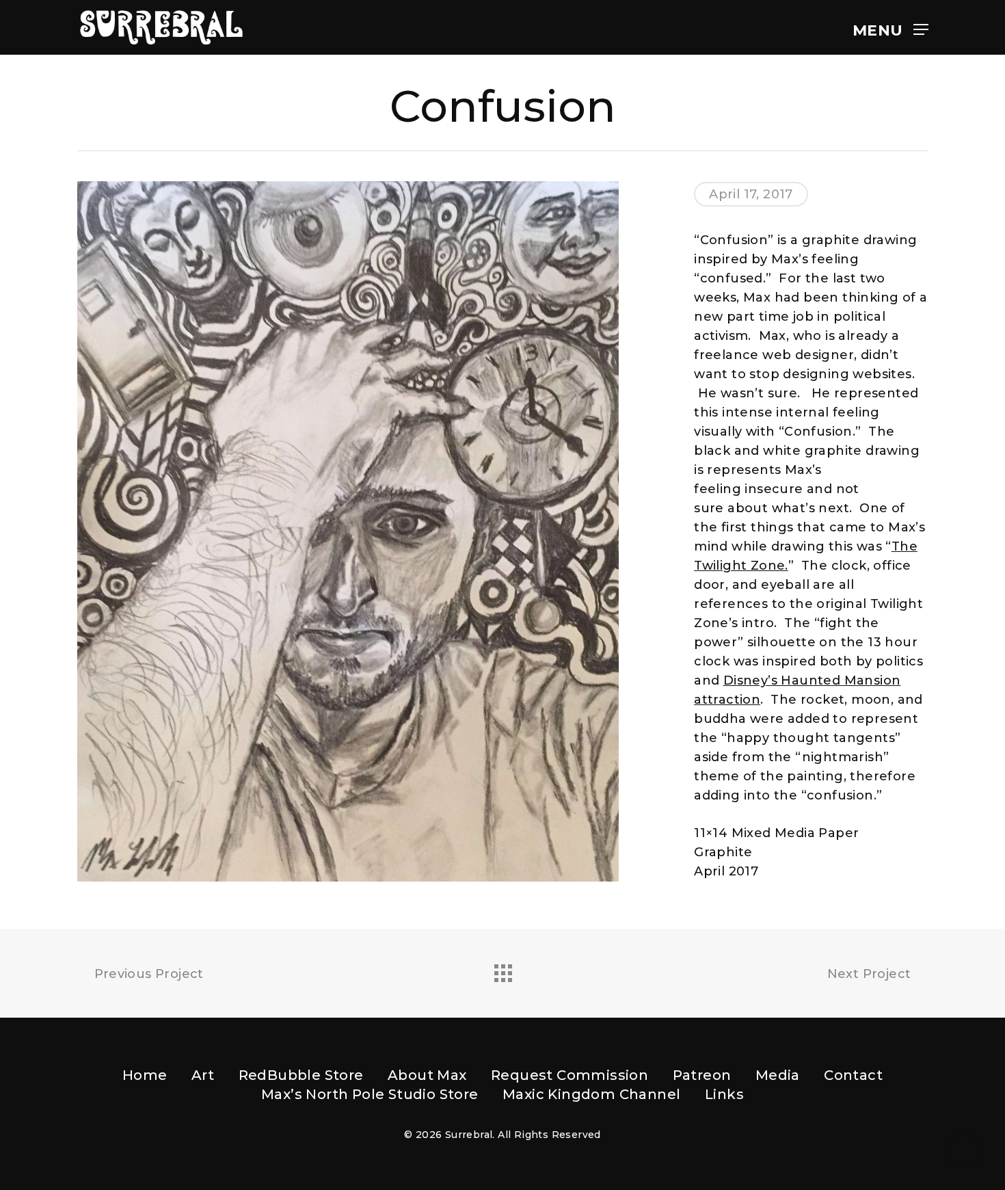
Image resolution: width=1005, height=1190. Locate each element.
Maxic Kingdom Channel (591, 1094)
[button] (890, 28)
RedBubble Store (301, 1075)
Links (724, 1094)
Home (145, 1075)
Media (777, 1075)
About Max (427, 1075)
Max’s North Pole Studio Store (370, 1094)
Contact (853, 1075)
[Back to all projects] (502, 969)
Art (202, 1075)
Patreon (702, 1075)
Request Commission (569, 1075)
